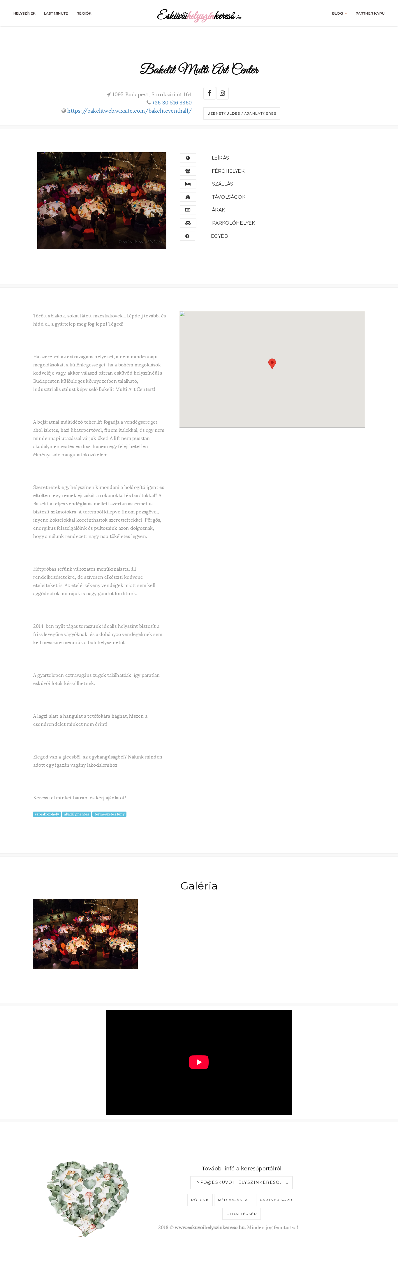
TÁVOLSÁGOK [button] (228, 197)
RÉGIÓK (84, 13)
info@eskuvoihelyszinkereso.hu (241, 1182)
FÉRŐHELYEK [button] (228, 171)
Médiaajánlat (234, 1200)
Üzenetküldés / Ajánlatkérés (241, 113)
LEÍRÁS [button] (220, 158)
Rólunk (200, 1200)
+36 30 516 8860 (172, 102)
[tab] (270, 158)
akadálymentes (76, 814)
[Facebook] (209, 93)
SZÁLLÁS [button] (222, 184)
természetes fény (109, 814)
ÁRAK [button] (218, 210)
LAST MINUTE (56, 13)
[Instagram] (222, 93)
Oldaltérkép (241, 1214)
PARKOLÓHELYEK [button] (233, 223)
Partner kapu (276, 1200)
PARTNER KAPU (370, 13)
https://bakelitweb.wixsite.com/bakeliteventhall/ (129, 110)
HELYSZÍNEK (24, 13)
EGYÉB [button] (219, 236)
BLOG (338, 13)
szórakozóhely (47, 814)
